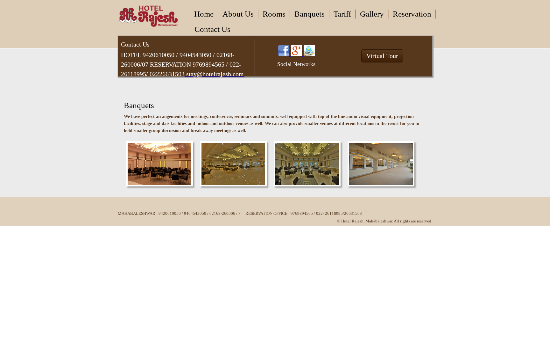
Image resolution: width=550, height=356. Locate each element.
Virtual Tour (382, 55)
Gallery (372, 14)
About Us (238, 14)
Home (204, 14)
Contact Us (212, 29)
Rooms (274, 14)
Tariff (342, 14)
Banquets (309, 14)
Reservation (412, 14)
